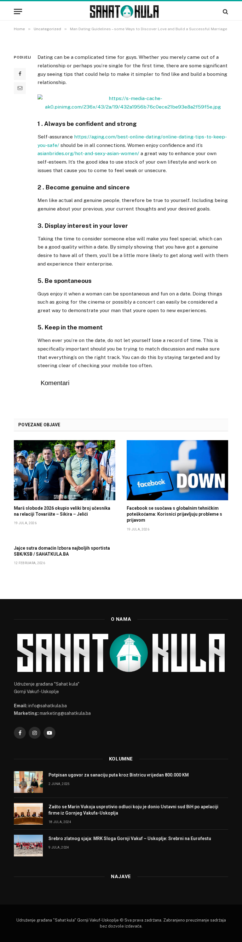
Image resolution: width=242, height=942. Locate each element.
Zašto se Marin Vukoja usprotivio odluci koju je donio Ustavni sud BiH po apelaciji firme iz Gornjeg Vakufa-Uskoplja (133, 810)
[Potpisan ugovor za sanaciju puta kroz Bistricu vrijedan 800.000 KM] (28, 782)
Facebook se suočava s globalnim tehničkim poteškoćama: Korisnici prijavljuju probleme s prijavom (174, 514)
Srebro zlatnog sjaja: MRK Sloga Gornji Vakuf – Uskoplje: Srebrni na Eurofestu (130, 838)
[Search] (225, 11)
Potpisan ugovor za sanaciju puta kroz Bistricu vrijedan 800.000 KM (119, 774)
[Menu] (18, 11)
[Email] (20, 88)
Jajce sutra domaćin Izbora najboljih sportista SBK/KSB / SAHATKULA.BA (62, 551)
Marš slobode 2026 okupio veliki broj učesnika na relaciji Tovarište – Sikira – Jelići (62, 511)
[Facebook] (20, 74)
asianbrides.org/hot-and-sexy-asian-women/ (88, 153)
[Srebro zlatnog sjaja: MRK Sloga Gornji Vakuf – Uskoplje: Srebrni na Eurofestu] (28, 845)
